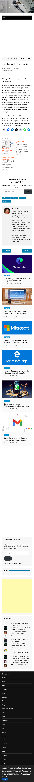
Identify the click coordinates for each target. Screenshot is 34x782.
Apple (3, 681)
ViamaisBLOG (17, 4)
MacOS (4, 732)
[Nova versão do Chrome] (23, 147)
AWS (3, 685)
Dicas (3, 693)
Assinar (28, 191)
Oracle (4, 747)
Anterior (8, 250)
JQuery (4, 724)
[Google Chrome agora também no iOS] (9, 164)
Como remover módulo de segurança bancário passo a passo (19, 646)
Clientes (4, 689)
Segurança (5, 759)
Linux (3, 728)
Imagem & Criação (7, 708)
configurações (20, 773)
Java (3, 716)
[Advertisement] (17, 37)
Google (10, 59)
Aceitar (4, 779)
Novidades (11, 70)
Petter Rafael (6, 68)
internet (23, 198)
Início (5, 59)
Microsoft (4, 736)
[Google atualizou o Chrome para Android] (8, 144)
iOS (3, 712)
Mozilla (4, 740)
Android (4, 677)
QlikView (4, 755)
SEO (3, 763)
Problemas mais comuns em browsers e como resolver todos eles (20, 652)
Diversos (4, 697)
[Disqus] (17, 469)
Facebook (5, 701)
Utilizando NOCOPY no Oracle (20, 665)
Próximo (26, 250)
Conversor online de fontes (18, 636)
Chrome (6, 198)
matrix (6, 316)
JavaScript (5, 720)
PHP (3, 751)
